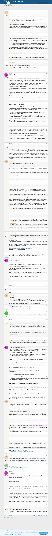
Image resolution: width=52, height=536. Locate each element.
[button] (13, 3)
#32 (47, 311)
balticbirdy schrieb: (12, 506)
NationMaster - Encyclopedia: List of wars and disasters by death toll (18, 467)
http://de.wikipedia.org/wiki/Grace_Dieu (34, 81)
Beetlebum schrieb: (12, 62)
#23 (47, 73)
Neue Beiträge (5, 4)
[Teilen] (46, 10)
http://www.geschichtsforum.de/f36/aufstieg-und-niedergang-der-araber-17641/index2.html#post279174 (23, 70)
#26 (47, 232)
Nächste (11, 9)
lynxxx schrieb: (11, 161)
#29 (47, 285)
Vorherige (5, 9)
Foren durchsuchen (9, 4)
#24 (47, 143)
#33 (47, 319)
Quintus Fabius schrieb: (12, 22)
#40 (47, 504)
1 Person (11, 230)
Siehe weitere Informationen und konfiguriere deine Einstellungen (12, 534)
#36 (47, 449)
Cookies (12, 532)
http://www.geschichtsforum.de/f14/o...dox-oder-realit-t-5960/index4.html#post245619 (21, 308)
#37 (47, 455)
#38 (47, 463)
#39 (47, 471)
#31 (47, 305)
